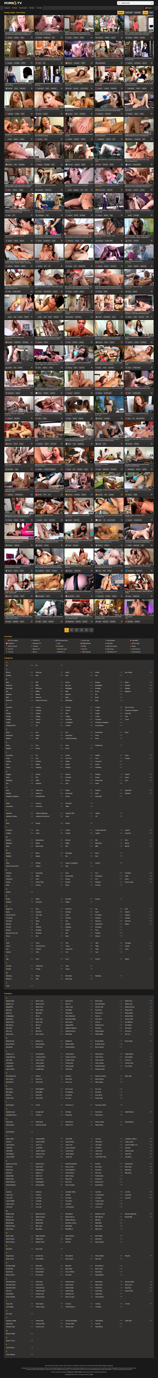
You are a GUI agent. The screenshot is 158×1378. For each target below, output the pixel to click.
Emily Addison (49, 1089)
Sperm (78, 930)
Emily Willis (49, 1092)
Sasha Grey (49, 1282)
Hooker (78, 796)
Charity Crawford (78, 1057)
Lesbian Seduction (108, 830)
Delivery (19, 738)
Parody (19, 882)
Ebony (19, 745)
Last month (129, 12)
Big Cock (78, 685)
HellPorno (10, 114)
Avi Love (138, 1034)
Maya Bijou (49, 1229)
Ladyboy (19, 833)
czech (44, 418)
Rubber (78, 902)
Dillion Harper (108, 1082)
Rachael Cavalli (19, 1266)
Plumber (78, 882)
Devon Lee (78, 1082)
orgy (74, 444)
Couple (108, 713)
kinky (53, 240)
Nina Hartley (108, 1236)
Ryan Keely (108, 1272)
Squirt (108, 912)
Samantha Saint (19, 1288)
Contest (108, 707)
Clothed (78, 710)
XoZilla (10, 139)
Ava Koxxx (138, 1031)
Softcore (78, 918)
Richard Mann (49, 1272)
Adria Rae (19, 1010)
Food (108, 758)
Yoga (19, 986)
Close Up (78, 707)
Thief (78, 943)
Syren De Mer (138, 1291)
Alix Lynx (49, 1025)
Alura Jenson (49, 1034)
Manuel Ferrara (19, 1226)
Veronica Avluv (49, 1324)
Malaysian (19, 843)
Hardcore (49, 793)
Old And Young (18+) (19, 866)
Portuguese (108, 876)
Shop (49, 909)
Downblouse (108, 732)
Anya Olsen (108, 1019)
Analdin (70, 139)
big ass (108, 139)
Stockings (108, 927)
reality (135, 494)
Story (108, 930)
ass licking (137, 63)
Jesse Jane (78, 1145)
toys (15, 367)
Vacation (19, 966)
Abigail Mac (19, 1007)
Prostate (108, 885)
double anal (82, 266)
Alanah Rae (19, 1019)
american (109, 190)
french (15, 444)
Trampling (138, 943)
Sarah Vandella (19, 1297)
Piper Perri (108, 1259)
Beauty (49, 694)
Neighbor (19, 856)
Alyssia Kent (78, 1001)
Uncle (49, 959)
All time (120, 12)
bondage (16, 63)
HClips (39, 393)
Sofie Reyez (108, 1291)
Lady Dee (19, 1192)
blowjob (76, 88)
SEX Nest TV (61, 652)
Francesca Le (78, 1105)
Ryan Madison (108, 1275)
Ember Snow (19, 1098)
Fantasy (19, 761)
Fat (49, 755)
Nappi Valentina (49, 1236)
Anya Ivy (108, 1016)
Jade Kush (19, 1148)
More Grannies (86, 652)
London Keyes (108, 1201)
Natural (19, 853)
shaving (136, 444)
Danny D (49, 1076)
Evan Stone (108, 1095)
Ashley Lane (138, 1004)
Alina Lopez (49, 1019)
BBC (142, 545)
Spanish (78, 924)
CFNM (81, 37)
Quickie (19, 892)
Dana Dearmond (19, 1076)
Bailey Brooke (19, 1041)
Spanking (78, 927)
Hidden (78, 790)
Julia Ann (138, 1148)
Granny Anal (108, 780)
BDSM (23, 63)
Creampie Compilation (108, 722)
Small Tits (78, 909)
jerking (136, 37)
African (19, 672)
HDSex (69, 88)
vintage (22, 139)
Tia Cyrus (78, 1304)
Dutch (138, 732)
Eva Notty (108, 1092)
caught (21, 190)
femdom (76, 139)
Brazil (108, 697)
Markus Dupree (49, 1217)
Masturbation (49, 840)
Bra (108, 694)
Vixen (78, 966)
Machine (19, 840)
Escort (78, 748)
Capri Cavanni (19, 1069)
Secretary (19, 921)
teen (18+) (111, 367)
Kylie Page (138, 1170)
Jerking (108, 813)
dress (86, 469)
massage (46, 164)
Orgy (78, 866)
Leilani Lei (49, 1192)
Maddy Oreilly (19, 1214)
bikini (141, 113)
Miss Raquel (108, 1226)
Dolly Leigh (138, 1076)
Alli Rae (49, 1028)
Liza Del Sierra (108, 1195)
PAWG (49, 876)
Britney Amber (78, 1044)
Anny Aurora (108, 1013)
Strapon (108, 936)
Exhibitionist (108, 745)
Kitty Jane (108, 1173)
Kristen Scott (108, 1182)
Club (78, 713)
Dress (108, 735)
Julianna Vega (138, 1151)
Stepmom (108, 921)
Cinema (49, 719)
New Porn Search (13, 640)
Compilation (78, 722)
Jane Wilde (19, 1151)
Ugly (19, 959)
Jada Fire (19, 1142)
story (45, 520)
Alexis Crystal (49, 1004)
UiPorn (39, 240)
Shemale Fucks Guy (19, 933)
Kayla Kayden (49, 1170)
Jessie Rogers (78, 1154)
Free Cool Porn (136, 649)
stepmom (77, 393)
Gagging (19, 774)
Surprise (138, 915)
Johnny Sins (108, 1151)
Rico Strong (49, 1275)
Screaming (19, 918)
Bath (19, 697)
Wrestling (108, 976)
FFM (147, 317)
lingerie (81, 418)
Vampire (19, 969)
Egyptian (19, 748)
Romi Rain (78, 1275)
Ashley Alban (108, 1034)
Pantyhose (19, 879)
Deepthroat (19, 735)
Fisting (78, 761)
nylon (76, 113)
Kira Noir (108, 1164)
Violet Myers (108, 1327)
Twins (138, 949)
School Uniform (19, 915)
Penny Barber (49, 1259)
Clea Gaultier (138, 1057)
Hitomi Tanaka (108, 1122)
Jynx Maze (138, 1157)
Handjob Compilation (19, 796)
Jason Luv (49, 1145)
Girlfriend (49, 783)
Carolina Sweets (49, 1057)
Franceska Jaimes (108, 1105)
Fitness (78, 764)
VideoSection (101, 63)
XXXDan (10, 88)
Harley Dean (49, 1122)
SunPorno (100, 114)
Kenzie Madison (78, 1170)
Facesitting (19, 755)
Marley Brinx (49, 1220)
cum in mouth (84, 88)
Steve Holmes (108, 1297)
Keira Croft (49, 1176)
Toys (108, 952)
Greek (108, 783)
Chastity (49, 707)
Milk (108, 840)
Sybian (138, 924)
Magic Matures (86, 643)
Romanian (49, 902)
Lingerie (108, 833)
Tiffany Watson (78, 1307)
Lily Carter (78, 1198)
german (142, 190)
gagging (77, 164)
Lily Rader (78, 1204)
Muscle (138, 846)
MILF (53, 164)
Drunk (108, 738)
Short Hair (49, 915)
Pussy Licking (138, 882)
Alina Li (49, 1016)
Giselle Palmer (138, 1112)
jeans (113, 317)
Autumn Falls (138, 1019)
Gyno (138, 780)
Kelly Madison (49, 1182)
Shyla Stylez (108, 1282)
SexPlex (130, 37)
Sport (78, 936)
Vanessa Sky (49, 1321)
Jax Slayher (49, 1148)
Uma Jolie (19, 1314)
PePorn (129, 545)
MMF (108, 846)
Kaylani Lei (49, 1173)
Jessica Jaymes (78, 1148)
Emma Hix (49, 1095)
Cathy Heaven (78, 1054)
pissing (16, 37)
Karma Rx (19, 1173)
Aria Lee (108, 1022)
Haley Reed (19, 1122)
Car (19, 710)
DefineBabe (131, 88)
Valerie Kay (19, 1324)
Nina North (108, 1239)
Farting (19, 767)
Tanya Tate (19, 1304)
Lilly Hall (78, 1195)
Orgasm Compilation (78, 863)
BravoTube (40, 88)
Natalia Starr (49, 1239)
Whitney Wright (19, 1334)
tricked (45, 113)
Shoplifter (49, 912)
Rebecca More (19, 1275)
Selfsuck (19, 924)
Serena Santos (49, 1297)
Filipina (49, 764)
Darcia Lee (49, 1079)
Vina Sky (108, 1324)
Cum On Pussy (138, 707)
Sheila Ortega (78, 1291)
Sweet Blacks (111, 640)
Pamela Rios (49, 1256)
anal (114, 139)
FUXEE (84, 646)
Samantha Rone (19, 1282)
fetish (105, 291)
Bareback (19, 694)
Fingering (49, 767)
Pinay (78, 873)
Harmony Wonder (49, 1125)
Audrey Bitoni (138, 1016)
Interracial (78, 803)
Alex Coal (19, 1031)
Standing (108, 918)
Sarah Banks (19, 1294)
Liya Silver (108, 1192)
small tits (15, 621)
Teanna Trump (49, 1307)
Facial (19, 758)
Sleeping (49, 927)
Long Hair (138, 833)
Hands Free (49, 790)
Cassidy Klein (49, 1069)
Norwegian (78, 853)
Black (78, 697)
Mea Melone (78, 1214)
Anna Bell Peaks (108, 1004)
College (78, 716)
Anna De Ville (108, 1007)
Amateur (19, 675)
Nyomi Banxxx (108, 1242)
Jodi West (108, 1148)
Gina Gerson (108, 1115)
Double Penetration (78, 738)
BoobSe (70, 114)
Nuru (108, 856)
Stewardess (108, 924)
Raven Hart (19, 1272)
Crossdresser (108, 725)
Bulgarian (138, 691)
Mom (138, 840)
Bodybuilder (108, 685)
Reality (19, 899)
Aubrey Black (138, 1013)
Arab (78, 675)
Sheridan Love (78, 1294)
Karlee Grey (19, 1170)
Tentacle (49, 949)
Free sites (31, 8)
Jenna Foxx (49, 1157)
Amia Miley (78, 1010)
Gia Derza (49, 1115)
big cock (141, 317)
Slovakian (49, 930)
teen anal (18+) (140, 418)
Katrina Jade (19, 1179)
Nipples (49, 856)
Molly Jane (108, 1229)
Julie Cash (138, 1154)
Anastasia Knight (78, 1019)
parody (113, 37)
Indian (19, 803)
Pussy (138, 879)
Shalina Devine (78, 1282)
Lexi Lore (49, 1204)
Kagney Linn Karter (19, 1164)
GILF (49, 777)
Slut (49, 936)
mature (135, 291)
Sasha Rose (49, 1285)
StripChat (130, 621)
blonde (138, 469)
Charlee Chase (78, 1060)
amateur (137, 621)
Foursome (108, 761)
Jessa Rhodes (78, 1142)
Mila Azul (108, 1220)
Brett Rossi (49, 1047)
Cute (138, 716)
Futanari (138, 758)
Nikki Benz (78, 1239)
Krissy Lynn (108, 1179)
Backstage (19, 688)
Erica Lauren (78, 1089)
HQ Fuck (84, 649)
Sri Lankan (108, 915)
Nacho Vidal (19, 1236)
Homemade (78, 793)
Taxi (19, 949)
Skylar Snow (108, 1285)
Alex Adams (19, 1025)
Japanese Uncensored (49, 816)
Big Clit (78, 682)
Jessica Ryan (78, 1151)
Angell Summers (78, 1031)
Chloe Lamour (108, 1060)
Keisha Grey (49, 1179)
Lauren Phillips (19, 1201)
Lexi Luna (49, 1207)
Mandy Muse (19, 1223)
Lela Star (49, 1195)
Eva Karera (78, 1095)
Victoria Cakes (78, 1324)
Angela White (78, 1025)
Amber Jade (78, 1007)
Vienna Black (108, 1321)
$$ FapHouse (101, 190)
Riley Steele (78, 1269)
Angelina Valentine (78, 1028)
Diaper (49, 735)
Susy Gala (138, 1288)
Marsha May (49, 1223)
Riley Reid (78, 1266)
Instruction (49, 806)
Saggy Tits (19, 909)
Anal (49, 675)
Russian (108, 899)
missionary (48, 190)
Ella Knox (19, 1095)
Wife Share (78, 976)
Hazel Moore (78, 1122)
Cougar (108, 710)
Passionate (49, 873)
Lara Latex (19, 1198)
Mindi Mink (108, 1223)
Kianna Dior (78, 1179)
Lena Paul (49, 1198)
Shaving (19, 930)
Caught (19, 722)
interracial (22, 88)
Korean (78, 823)
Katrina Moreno (19, 1182)
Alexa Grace (19, 1034)
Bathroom (19, 700)
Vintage (49, 969)
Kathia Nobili (19, 1176)
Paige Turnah (19, 1259)
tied (45, 266)
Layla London (19, 1204)
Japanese (19, 813)
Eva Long (78, 1098)
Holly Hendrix (108, 1125)
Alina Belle (49, 1013)
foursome (53, 444)
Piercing (49, 885)
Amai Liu (78, 1004)
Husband (138, 793)
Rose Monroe (108, 1266)
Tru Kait (138, 1304)
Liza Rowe (108, 1198)
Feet (49, 758)
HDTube (130, 444)
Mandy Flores (19, 1220)
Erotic (78, 745)
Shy (49, 918)
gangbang (143, 266)
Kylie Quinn (138, 1173)
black (47, 88)
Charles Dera (78, 1063)
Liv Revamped (78, 1207)
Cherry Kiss (78, 1069)
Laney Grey (19, 1195)
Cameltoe (19, 707)
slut (53, 37)
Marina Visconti (49, 1214)
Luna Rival (138, 1195)
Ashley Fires (138, 1001)
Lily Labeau (78, 1201)
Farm (19, 764)
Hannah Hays (19, 1125)
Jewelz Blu (78, 1157)
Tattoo (19, 946)
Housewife (108, 796)
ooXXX (129, 240)
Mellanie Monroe (78, 1220)
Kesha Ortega (78, 1176)
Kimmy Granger (78, 1185)
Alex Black (19, 1028)
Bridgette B (78, 1041)
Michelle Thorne (108, 1214)
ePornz (35, 652)
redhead (56, 317)
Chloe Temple (108, 1063)
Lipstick (138, 830)
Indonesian (19, 806)
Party (19, 885)
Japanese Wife (78, 813)
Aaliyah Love (19, 1004)
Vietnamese (49, 966)
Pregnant (108, 882)
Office (19, 863)
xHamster (100, 37)
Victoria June (78, 1327)
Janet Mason (19, 1154)
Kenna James (78, 1167)
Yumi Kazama (19, 1347)
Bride (108, 700)
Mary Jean (49, 1226)
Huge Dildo (138, 790)
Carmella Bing (49, 1054)
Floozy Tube (85, 640)
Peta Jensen (78, 1259)
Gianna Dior (78, 1115)
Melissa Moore (78, 1217)
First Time (78, 758)
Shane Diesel (78, 1285)
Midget (78, 843)
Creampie (108, 719)
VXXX (129, 164)
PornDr (9, 444)
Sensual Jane (49, 1294)
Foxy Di (49, 1105)
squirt (49, 317)
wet (82, 190)
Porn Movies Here (63, 640)
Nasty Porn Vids (62, 649)
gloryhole (16, 418)
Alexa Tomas (49, 1001)
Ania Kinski (78, 1034)
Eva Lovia (108, 1089)
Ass (108, 675)
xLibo (59, 643)
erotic (47, 596)
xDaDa (134, 646)
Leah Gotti (19, 1207)
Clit (49, 725)
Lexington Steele (78, 1192)
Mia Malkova (78, 1229)
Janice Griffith (19, 1157)
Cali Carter (19, 1060)
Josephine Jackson (138, 1139)
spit (86, 190)
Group (138, 777)
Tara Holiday (19, 1307)
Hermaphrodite (49, 796)
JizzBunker (41, 215)
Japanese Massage (49, 813)
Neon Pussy (110, 649)
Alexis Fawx (49, 1007)
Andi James (78, 1022)
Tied (78, 952)
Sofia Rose (108, 1288)
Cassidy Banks (49, 1066)
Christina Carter (108, 1069)
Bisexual (78, 694)
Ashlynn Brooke (138, 1007)
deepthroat (47, 37)
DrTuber (10, 164)
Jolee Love (108, 1154)
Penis (49, 879)
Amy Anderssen (78, 1016)
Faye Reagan (19, 1105)
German (49, 774)
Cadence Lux (19, 1054)
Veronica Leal (49, 1327)
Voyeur (78, 969)
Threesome (78, 949)
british (44, 621)
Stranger (108, 933)
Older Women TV (112, 652)
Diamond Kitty (108, 1079)
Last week (137, 12)
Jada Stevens (19, 1145)
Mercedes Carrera (78, 1223)
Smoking (78, 912)
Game (19, 777)
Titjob (108, 946)
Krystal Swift (138, 1164)
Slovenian (49, 933)
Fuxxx (129, 291)
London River (108, 1204)
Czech (138, 719)
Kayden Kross (49, 1164)
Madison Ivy (19, 1217)
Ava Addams (138, 1022)
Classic (49, 722)
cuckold (106, 88)
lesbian (144, 88)
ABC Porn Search (112, 646)
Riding (49, 899)
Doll (78, 732)
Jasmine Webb (49, 1142)
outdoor (52, 393)
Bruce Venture (108, 1047)
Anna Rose (108, 1010)
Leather (78, 830)
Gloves (78, 780)
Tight (108, 943)
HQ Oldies (110, 643)
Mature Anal (49, 846)
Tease (49, 943)
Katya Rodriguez (19, 1185)
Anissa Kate (108, 1001)
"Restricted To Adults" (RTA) (74, 1372)
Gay (19, 783)
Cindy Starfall (138, 1054)
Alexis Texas (49, 1010)
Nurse (108, 853)
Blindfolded (78, 700)
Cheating (49, 710)
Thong (78, 946)
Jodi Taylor (108, 1145)
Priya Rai (138, 1256)
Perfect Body (49, 882)
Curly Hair (138, 713)
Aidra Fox (19, 1013)
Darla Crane (49, 1082)
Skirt (49, 924)
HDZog (40, 37)
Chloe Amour (108, 1054)
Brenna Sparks (49, 1044)
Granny (108, 777)
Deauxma (78, 1076)
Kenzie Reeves (78, 1173)
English (150, 8)
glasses (111, 494)
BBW (49, 685)
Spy (108, 909)
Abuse (91, 1374)
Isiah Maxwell (19, 1132)
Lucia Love (108, 1207)
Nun (78, 856)
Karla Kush (19, 1167)
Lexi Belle (49, 1201)
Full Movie (108, 767)
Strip (138, 909)
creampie (76, 63)
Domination (78, 735)
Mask (19, 846)
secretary (79, 469)
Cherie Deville (78, 1066)
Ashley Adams (108, 1031)
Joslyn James (138, 1142)
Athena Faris (138, 1010)
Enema (49, 748)
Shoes (19, 936)
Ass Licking (138, 672)
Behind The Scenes (49, 700)
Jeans (78, 816)
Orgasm (49, 866)
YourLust (70, 164)
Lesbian (78, 833)
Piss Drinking (78, 876)
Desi (49, 732)
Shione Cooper (78, 1297)
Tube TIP (10, 649)
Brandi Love (49, 1041)
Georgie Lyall (49, 1112)
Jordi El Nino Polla (108, 1157)
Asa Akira (108, 1028)
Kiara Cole (78, 1182)
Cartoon (19, 713)
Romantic (78, 899)
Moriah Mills (138, 1217)
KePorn (130, 317)
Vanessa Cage (19, 1327)
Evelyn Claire (108, 1098)
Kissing (49, 823)
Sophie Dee (108, 1294)
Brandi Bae (19, 1047)
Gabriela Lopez (19, 1112)
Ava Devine (138, 1028)
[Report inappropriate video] (31, 37)
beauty (17, 113)
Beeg (69, 418)
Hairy (19, 790)
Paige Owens (19, 1256)
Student (138, 912)
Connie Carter (138, 1063)
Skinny (49, 921)
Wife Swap (78, 979)
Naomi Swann (19, 1239)
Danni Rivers (19, 1082)
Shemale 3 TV (37, 643)
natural (138, 88)
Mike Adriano (108, 1217)
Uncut (78, 959)
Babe (19, 682)
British (138, 682)
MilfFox (70, 63)
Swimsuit (138, 921)
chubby (76, 37)
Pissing (78, 879)
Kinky (19, 823)
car (49, 494)
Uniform (108, 959)
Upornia (10, 37)
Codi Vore (138, 1060)
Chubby (49, 716)
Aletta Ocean (19, 1022)
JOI (14, 215)
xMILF (99, 367)
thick (45, 139)
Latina (49, 833)
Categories (7, 8)
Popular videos (23, 8)
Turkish (138, 946)
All (145, 12)
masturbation (47, 291)
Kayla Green (49, 1167)
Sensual (19, 927)
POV (45, 494)
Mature (49, 843)
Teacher (19, 952)
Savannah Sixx (49, 1288)
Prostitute (138, 873)
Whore (49, 976)
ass (44, 63)
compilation (47, 240)
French (108, 764)
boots (21, 621)
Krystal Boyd (108, 1185)
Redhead (19, 902)
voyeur (21, 444)
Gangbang (19, 780)
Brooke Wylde (108, 1041)
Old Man (49, 863)
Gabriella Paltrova (19, 1115)
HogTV (70, 37)
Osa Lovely (49, 1249)
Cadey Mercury (19, 1057)
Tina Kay (108, 1304)
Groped (138, 774)
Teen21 (10, 571)
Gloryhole (78, 777)
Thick (49, 952)
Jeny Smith (78, 1139)
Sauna (19, 912)
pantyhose (106, 469)
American (49, 672)
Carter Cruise (49, 1060)
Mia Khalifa (78, 1226)
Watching (19, 976)
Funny (138, 755)
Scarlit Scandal (49, 1291)
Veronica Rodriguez (78, 1321)
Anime (78, 672)
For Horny (10, 652)
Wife (49, 979)
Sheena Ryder (78, 1288)
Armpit (108, 672)
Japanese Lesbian (19, 816)
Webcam (19, 979)
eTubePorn (11, 643)
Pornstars (14, 8)
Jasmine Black (49, 1139)
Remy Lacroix (49, 1269)
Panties (19, 876)
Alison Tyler (49, 1022)
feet (111, 215)
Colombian (78, 719)
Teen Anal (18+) (49, 946)
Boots (108, 691)
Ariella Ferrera (108, 1025)
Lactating (19, 830)
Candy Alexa (19, 1063)
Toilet (108, 949)
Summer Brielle (138, 1282)
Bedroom (49, 697)
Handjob (19, 793)
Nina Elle (78, 1242)
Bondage (108, 688)
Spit (78, 933)
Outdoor (108, 863)
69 (49, 266)
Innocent (49, 803)
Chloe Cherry (108, 1057)
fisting (16, 240)
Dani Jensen (19, 1079)
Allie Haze (49, 1031)
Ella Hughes (19, 1092)
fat (104, 520)
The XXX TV (36, 640)
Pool (108, 873)
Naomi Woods (19, 1242)
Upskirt (138, 959)
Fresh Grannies (136, 652)
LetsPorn (40, 444)
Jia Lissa (108, 1139)
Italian (78, 806)
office (16, 88)
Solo (78, 921)
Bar (19, 691)
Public (138, 876)
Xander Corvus (19, 1340)
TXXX (39, 63)
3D (19, 665)
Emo (49, 745)
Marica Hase (19, 1229)
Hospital (108, 790)
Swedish (138, 918)
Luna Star (138, 1198)
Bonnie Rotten (19, 1044)
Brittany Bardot (78, 1047)
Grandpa (108, 774)
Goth (78, 783)
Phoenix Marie (108, 1256)
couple (136, 342)
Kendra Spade (49, 1185)
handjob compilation (49, 469)
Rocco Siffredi (78, 1272)
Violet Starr (138, 1321)
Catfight (19, 719)
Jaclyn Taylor (19, 1139)
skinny (136, 113)
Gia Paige (78, 1112)
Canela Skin (19, 1066)
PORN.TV (13, 3)
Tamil (19, 943)
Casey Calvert (49, 1063)
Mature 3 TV (36, 649)
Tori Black (108, 1307)
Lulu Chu (138, 1192)
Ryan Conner (108, 1269)
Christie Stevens (108, 1066)
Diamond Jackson (108, 1076)
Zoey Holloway (19, 1354)
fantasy (16, 520)
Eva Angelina (78, 1092)
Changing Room (19, 725)
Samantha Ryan (19, 1285)
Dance (19, 732)
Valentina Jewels (19, 1321)
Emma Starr (49, 1098)
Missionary (108, 843)
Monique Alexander (138, 1214)
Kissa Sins (108, 1170)
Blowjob (108, 682)
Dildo (49, 738)
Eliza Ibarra (19, 1089)
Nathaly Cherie (49, 1242)
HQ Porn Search (12, 646)
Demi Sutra (78, 1079)
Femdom (49, 761)
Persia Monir (78, 1256)
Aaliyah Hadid (19, 1001)
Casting (19, 716)
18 (133, 418)
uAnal (99, 444)
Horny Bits (60, 646)
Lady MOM (135, 640)
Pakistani (19, 873)
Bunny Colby (138, 1041)
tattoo (46, 342)
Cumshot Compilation (138, 710)
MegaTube (10, 393)
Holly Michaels (138, 1122)
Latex (49, 830)
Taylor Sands (49, 1304)
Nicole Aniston (78, 1236)
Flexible (108, 755)
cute (47, 215)
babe (22, 113)
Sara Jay (19, 1291)
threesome (137, 139)
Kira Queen (108, 1167)
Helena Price (78, 1125)
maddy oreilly (136, 164)
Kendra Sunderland (78, 1164)
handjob (142, 37)
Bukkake (138, 688)
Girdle (49, 780)
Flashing (78, 767)
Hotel (108, 793)
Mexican (78, 840)
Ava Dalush (138, 1025)
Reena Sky (49, 1266)
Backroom (19, 685)
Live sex (39, 8)
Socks (78, 915)
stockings (82, 113)
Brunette (138, 685)
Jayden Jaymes (49, 1151)
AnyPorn (130, 63)
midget (107, 37)
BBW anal (49, 688)
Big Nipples (78, 688)
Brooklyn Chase (108, 1044)
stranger (46, 393)
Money (138, 843)
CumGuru (35, 646)
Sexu (9, 190)
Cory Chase (138, 1066)
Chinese (49, 713)
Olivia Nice (19, 1249)
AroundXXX (41, 596)
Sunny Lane (138, 1285)
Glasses (78, 774)
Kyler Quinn (138, 1167)
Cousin (108, 716)
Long (151, 12)
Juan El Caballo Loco (138, 1145)
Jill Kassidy (108, 1142)
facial (22, 37)
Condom (78, 725)
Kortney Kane (108, 1176)
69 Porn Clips (135, 643)
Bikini (78, 691)
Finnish (78, 755)
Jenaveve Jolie (49, 1154)
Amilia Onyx (78, 1013)
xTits (69, 342)
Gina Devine (108, 1112)
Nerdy (49, 853)
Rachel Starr (19, 1269)
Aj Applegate (19, 1016)
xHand (39, 114)
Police (78, 885)
